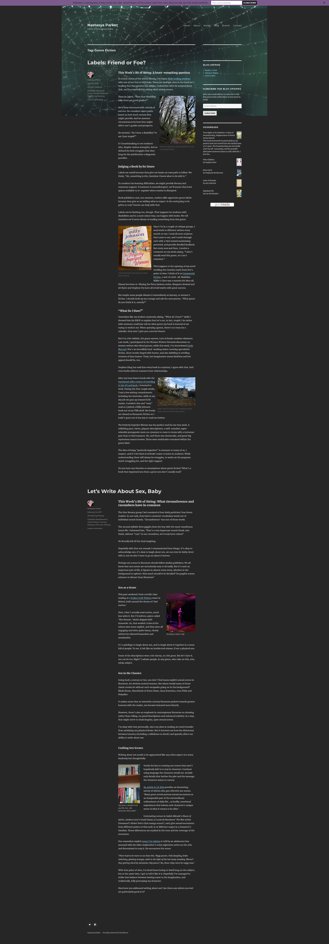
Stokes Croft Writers (141, 598)
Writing (107, 525)
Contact (237, 25)
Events (226, 25)
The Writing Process (95, 516)
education (100, 91)
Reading (101, 96)
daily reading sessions (179, 78)
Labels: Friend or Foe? (116, 62)
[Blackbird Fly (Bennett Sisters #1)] (239, 193)
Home (186, 25)
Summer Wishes (212, 73)
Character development (97, 519)
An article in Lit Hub (154, 787)
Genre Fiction (93, 93)
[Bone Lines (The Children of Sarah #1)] (239, 173)
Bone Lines (207, 170)
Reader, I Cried (211, 70)
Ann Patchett (210, 183)
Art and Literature (94, 87)
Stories (207, 25)
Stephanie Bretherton (214, 173)
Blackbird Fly (208, 191)
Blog (216, 25)
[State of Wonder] (239, 183)
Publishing (92, 96)
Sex (101, 525)
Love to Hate (210, 76)
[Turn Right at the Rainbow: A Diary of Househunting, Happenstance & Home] (239, 135)
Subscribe (209, 113)
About (196, 25)
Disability (91, 91)
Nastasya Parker (102, 25)
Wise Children (208, 160)
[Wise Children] (239, 162)
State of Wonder (209, 180)
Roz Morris (209, 138)
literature (103, 93)
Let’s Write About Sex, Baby (124, 491)
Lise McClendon (211, 194)
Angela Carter (210, 162)
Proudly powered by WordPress (115, 933)
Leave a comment (95, 100)
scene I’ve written (151, 841)
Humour (103, 522)
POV (98, 525)
